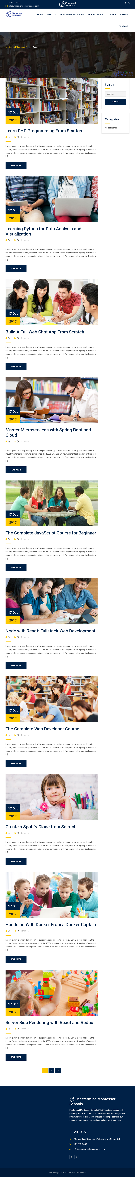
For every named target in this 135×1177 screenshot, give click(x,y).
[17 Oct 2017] (52, 101)
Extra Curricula (96, 14)
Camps (112, 14)
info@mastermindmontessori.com (24, 6)
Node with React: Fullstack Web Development (50, 630)
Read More (16, 165)
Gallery (123, 14)
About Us (51, 14)
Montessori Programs (72, 14)
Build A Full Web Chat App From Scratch (45, 331)
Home (40, 14)
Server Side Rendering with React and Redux (49, 1022)
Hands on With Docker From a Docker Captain (51, 924)
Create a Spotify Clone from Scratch (41, 826)
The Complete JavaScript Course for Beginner (51, 533)
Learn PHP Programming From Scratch (44, 130)
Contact (123, 26)
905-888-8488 (14, 2)
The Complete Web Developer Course (42, 728)
